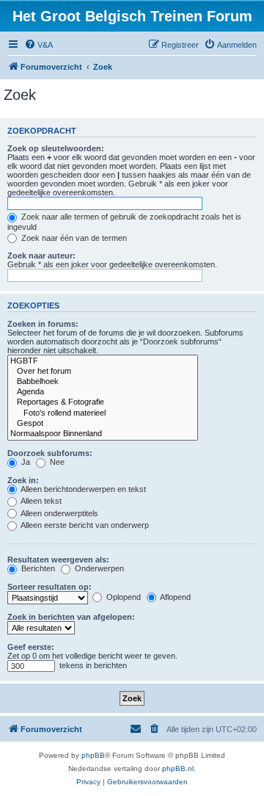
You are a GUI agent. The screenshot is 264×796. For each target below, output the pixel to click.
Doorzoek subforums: (49, 453)
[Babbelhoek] (103, 382)
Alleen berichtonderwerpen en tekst (82, 489)
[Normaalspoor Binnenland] (103, 434)
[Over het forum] (103, 371)
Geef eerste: (30, 647)
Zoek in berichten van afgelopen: (71, 616)
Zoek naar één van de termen (73, 238)
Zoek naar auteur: (41, 255)
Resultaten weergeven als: (58, 559)
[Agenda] (103, 392)
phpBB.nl (178, 768)
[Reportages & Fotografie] (103, 402)
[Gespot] (103, 424)
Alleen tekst (40, 500)
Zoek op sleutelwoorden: (55, 148)
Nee (56, 461)
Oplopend (122, 597)
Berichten (37, 568)
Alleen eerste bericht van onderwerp (84, 525)
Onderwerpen (98, 568)
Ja (24, 461)
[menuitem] (38, 45)
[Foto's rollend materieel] (103, 413)
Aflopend (174, 597)
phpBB (93, 755)
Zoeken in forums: (42, 323)
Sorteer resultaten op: (49, 586)
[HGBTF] (103, 361)
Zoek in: (23, 480)
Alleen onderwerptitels (58, 513)
